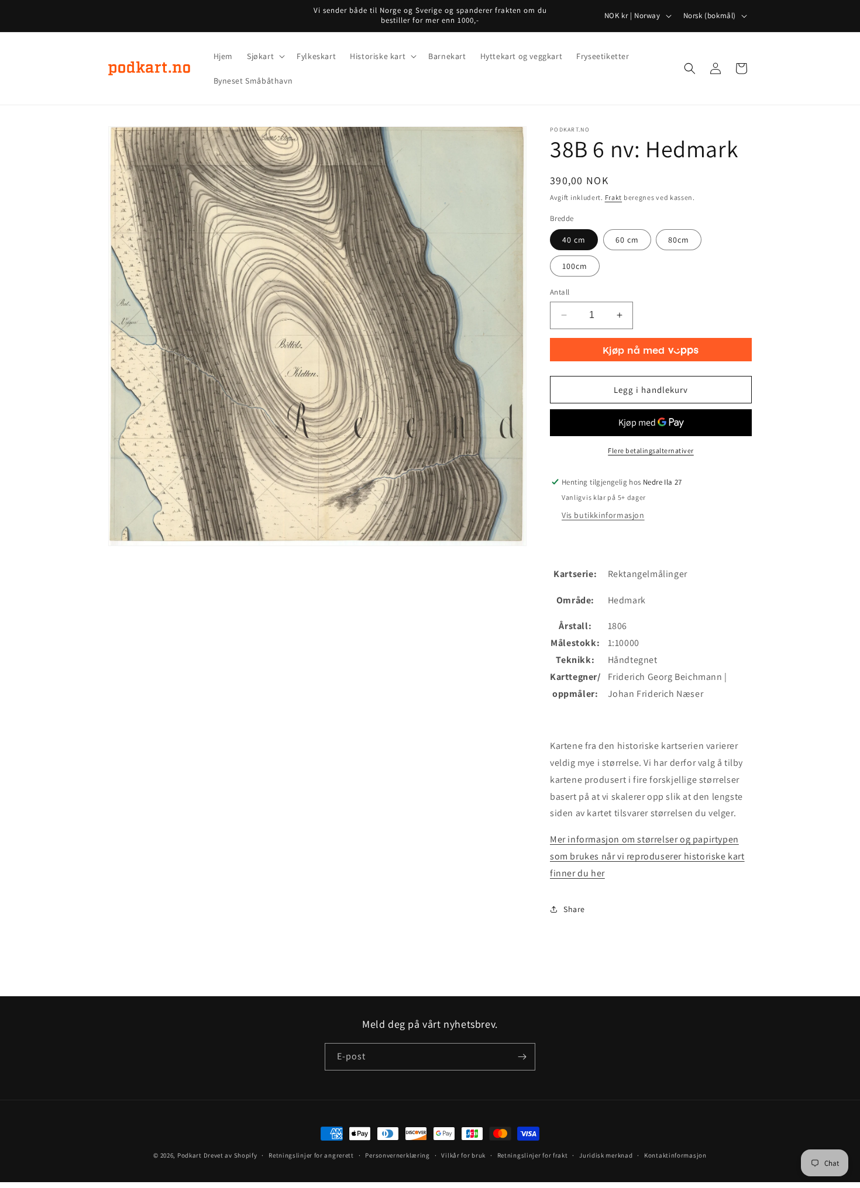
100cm (574, 266)
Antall (559, 292)
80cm (678, 239)
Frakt (613, 197)
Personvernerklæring (397, 1155)
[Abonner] (522, 1056)
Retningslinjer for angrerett (311, 1155)
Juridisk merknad (605, 1155)
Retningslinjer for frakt (532, 1155)
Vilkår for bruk (463, 1155)
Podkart (189, 1155)
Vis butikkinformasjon (603, 515)
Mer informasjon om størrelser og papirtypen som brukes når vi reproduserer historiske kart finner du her (647, 856)
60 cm (627, 239)
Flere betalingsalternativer (651, 450)
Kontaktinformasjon (675, 1155)
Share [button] (574, 909)
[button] (265, 56)
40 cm (574, 239)
